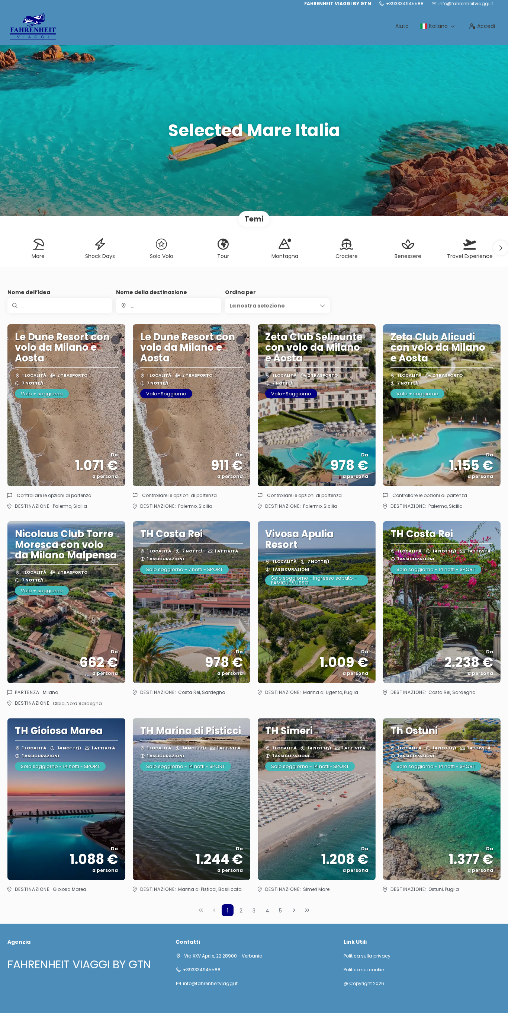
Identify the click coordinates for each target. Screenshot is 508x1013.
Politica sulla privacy (367, 956)
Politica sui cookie (364, 970)
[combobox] (168, 305)
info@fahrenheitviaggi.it (465, 4)
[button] (500, 247)
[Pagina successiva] (294, 910)
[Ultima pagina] (307, 910)
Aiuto (402, 26)
